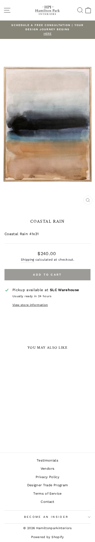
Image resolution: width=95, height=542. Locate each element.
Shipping (27, 259)
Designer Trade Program (47, 485)
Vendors (47, 468)
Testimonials (47, 460)
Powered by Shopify (47, 537)
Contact (47, 502)
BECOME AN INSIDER (46, 517)
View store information (30, 305)
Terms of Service (47, 493)
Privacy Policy (47, 477)
